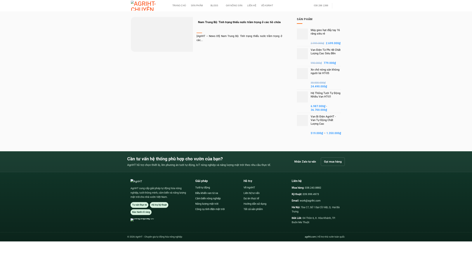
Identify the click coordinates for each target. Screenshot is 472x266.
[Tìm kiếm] (337, 6)
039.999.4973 (311, 194)
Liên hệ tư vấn (252, 193)
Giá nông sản (234, 5)
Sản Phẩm (197, 5)
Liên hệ (251, 5)
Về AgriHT (267, 5)
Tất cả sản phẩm (253, 209)
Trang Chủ (179, 5)
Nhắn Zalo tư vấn (305, 161)
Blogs (214, 5)
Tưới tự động (202, 187)
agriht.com (310, 236)
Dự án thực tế (251, 198)
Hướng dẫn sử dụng (255, 203)
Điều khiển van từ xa (206, 193)
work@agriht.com (310, 200)
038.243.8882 (313, 187)
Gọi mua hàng (333, 161)
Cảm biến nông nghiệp (208, 198)
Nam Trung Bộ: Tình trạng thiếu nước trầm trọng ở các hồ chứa (239, 22)
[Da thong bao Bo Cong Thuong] (144, 219)
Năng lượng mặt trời (206, 203)
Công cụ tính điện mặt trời (210, 209)
